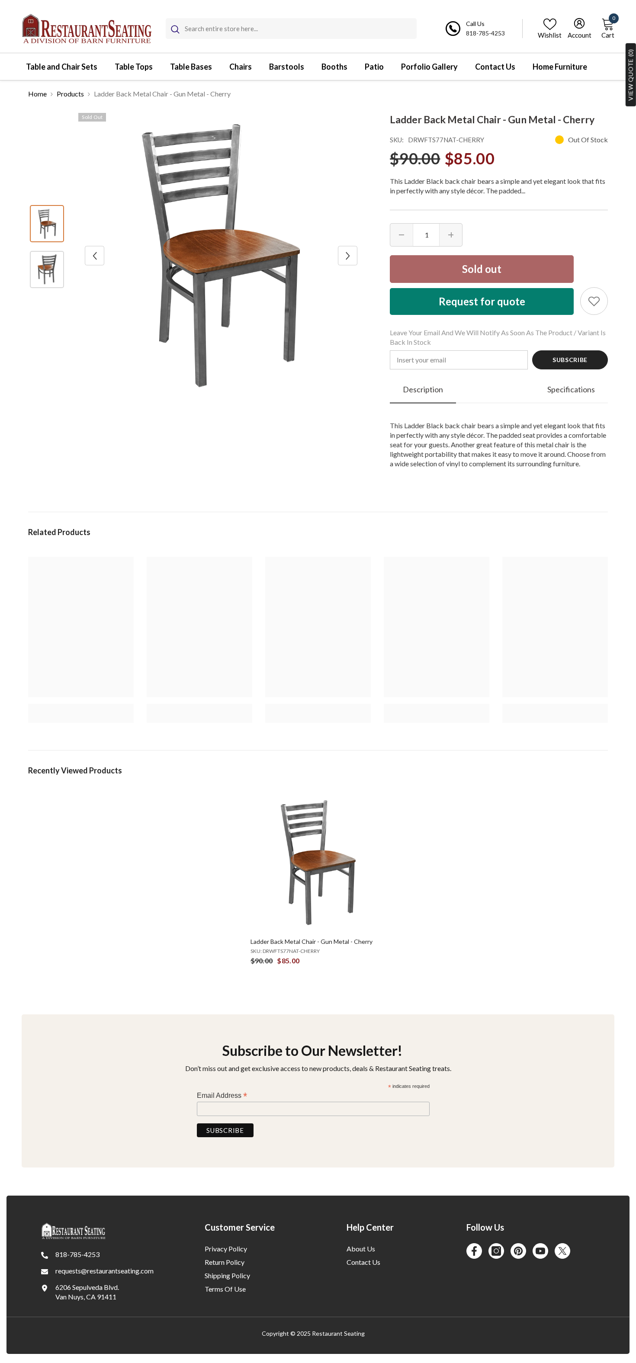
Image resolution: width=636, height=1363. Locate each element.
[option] (221, 255)
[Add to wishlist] (594, 301)
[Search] (291, 28)
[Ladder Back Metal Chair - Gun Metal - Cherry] (318, 862)
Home (37, 94)
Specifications (571, 389)
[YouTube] (540, 1251)
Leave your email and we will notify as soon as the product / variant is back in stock (498, 337)
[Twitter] (562, 1251)
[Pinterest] (518, 1251)
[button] (94, 256)
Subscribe (570, 359)
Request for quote (482, 301)
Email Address (222, 1095)
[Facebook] (474, 1251)
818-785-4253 (485, 33)
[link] (81, 708)
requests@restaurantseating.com (104, 1271)
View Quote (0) (630, 75)
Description (423, 389)
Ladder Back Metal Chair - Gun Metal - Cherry (312, 941)
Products (70, 94)
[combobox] (301, 28)
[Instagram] (496, 1251)
